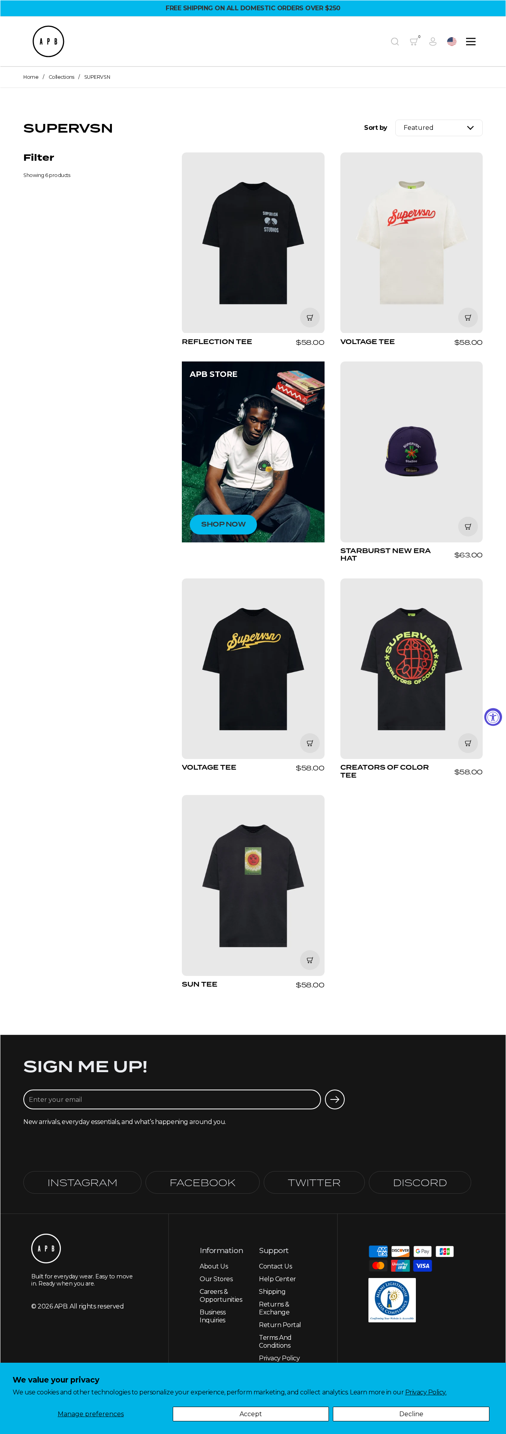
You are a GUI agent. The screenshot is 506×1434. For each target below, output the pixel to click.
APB (61, 1306)
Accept (251, 1414)
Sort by (375, 128)
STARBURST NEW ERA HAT (411, 462)
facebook (203, 1182)
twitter (314, 1182)
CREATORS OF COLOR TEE (411, 679)
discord (420, 1182)
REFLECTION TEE (253, 249)
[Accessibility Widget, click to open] (493, 717)
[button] (394, 41)
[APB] (48, 41)
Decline (411, 1414)
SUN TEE (253, 891)
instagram (82, 1182)
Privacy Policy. (426, 1392)
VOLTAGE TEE (411, 249)
